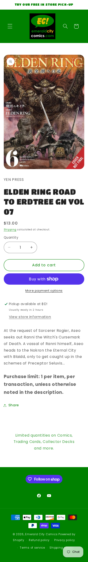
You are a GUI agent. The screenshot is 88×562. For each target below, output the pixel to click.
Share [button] (13, 405)
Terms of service (32, 548)
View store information (30, 316)
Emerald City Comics (41, 534)
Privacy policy (64, 540)
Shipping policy (61, 548)
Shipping (10, 229)
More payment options (44, 291)
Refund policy (39, 540)
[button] (9, 26)
